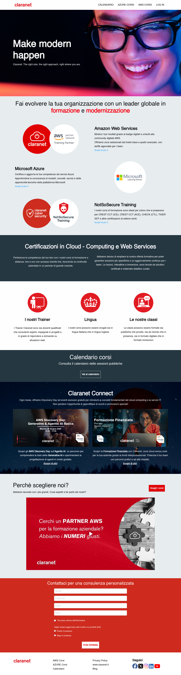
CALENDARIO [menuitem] (106, 5)
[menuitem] (160, 5)
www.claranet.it (101, 665)
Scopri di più (100, 150)
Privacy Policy (100, 660)
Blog (95, 669)
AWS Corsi (58, 660)
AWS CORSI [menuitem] (145, 5)
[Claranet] (23, 5)
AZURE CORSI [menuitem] (126, 5)
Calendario (58, 669)
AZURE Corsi (60, 665)
